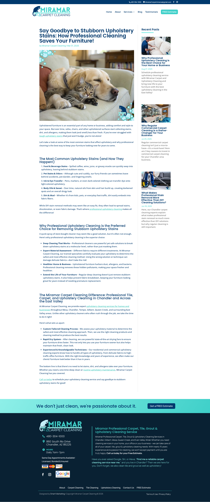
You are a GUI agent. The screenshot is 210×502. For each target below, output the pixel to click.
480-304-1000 (136, 2)
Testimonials (151, 12)
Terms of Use (152, 494)
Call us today (45, 379)
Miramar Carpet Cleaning (54, 45)
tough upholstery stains (51, 136)
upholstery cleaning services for (102, 306)
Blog (140, 12)
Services (128, 12)
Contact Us (128, 487)
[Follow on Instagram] (50, 474)
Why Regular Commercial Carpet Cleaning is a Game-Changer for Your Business (154, 130)
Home (109, 12)
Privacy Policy (165, 494)
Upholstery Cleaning (110, 487)
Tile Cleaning (92, 487)
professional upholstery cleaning (106, 209)
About (118, 12)
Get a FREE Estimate (161, 406)
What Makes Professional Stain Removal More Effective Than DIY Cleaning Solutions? (153, 197)
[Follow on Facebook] (43, 474)
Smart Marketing (57, 493)
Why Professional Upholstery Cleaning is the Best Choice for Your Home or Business (155, 61)
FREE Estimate (169, 11)
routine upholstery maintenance (99, 369)
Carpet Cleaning (75, 487)
